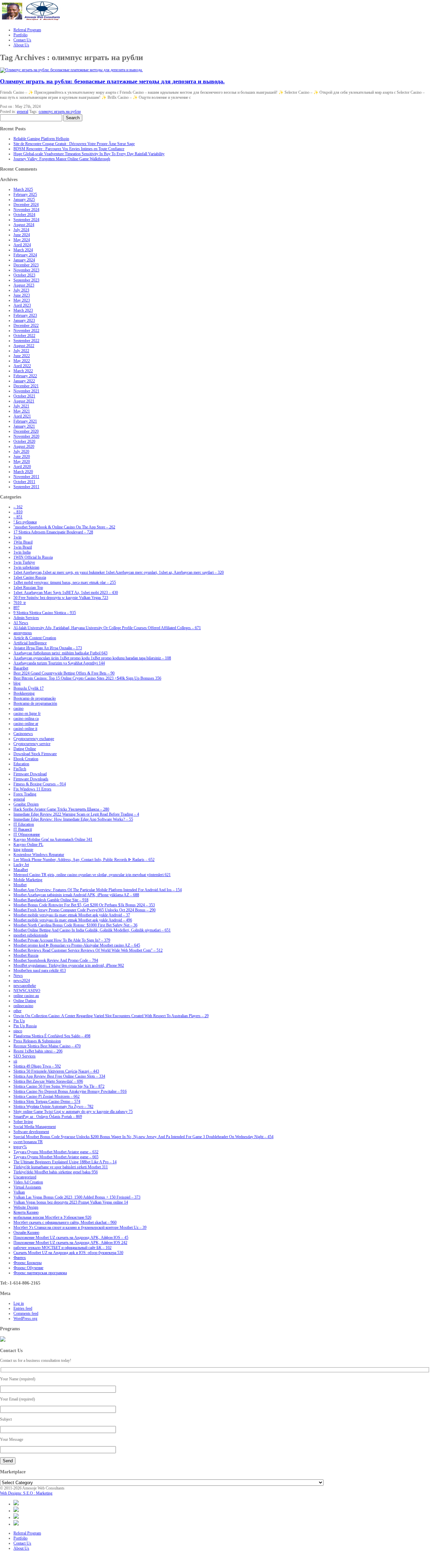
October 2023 (24, 275)
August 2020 (23, 446)
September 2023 (26, 280)
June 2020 (21, 456)
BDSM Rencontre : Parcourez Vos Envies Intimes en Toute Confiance (68, 148)
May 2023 (21, 300)
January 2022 (24, 381)
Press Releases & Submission (37, 1041)
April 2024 (22, 245)
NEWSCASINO (26, 990)
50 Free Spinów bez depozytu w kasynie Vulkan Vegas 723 (60, 597)
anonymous (22, 633)
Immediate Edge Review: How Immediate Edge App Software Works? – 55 (73, 819)
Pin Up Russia (25, 1026)
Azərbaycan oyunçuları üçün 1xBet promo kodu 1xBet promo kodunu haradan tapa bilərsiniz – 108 (92, 658)
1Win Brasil (23, 542)
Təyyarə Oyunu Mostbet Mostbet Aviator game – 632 (55, 1152)
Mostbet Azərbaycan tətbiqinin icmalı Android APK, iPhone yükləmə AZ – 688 (76, 895)
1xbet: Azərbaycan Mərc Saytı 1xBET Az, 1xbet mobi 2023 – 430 (65, 592)
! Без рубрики (25, 522)
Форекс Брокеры (27, 1262)
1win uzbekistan (26, 567)
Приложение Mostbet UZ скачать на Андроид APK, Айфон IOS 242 (70, 1242)
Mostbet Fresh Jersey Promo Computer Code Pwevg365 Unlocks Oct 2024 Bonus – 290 (84, 910)
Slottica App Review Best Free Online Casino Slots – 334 (59, 1076)
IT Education (23, 824)
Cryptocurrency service (31, 743)
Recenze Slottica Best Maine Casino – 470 (47, 1046)
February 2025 (25, 194)
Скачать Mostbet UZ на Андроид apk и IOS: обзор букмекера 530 (68, 1252)
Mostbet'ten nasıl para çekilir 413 (39, 970)
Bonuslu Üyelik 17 (28, 688)
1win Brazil (22, 547)
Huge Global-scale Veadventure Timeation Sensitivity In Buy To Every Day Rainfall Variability (89, 154)
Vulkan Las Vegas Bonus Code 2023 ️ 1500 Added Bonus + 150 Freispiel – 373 (76, 1197)
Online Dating (24, 1000)
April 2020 (22, 466)
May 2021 (21, 411)
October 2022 (24, 335)
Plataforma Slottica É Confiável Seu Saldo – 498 (51, 1036)
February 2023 (25, 315)
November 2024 (26, 209)
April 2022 (22, 365)
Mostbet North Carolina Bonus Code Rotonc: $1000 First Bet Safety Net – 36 (75, 925)
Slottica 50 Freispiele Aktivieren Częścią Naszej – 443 (56, 1071)
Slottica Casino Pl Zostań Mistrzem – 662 (46, 1096)
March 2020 (23, 471)
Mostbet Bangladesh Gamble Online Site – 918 (50, 900)
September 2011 (26, 486)
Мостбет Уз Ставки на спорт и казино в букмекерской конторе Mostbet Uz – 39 (79, 1227)
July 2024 (21, 229)
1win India (22, 552)
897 (16, 607)
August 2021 (23, 401)
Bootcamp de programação (34, 698)
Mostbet (20, 884)
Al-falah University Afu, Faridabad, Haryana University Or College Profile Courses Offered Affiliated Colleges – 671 (107, 627)
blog (16, 683)
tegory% (20, 1146)
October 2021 (24, 396)
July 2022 (21, 350)
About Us (21, 1548)
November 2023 (26, 270)
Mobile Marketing (27, 879)
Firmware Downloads (30, 779)
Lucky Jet (21, 864)
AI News (20, 622)
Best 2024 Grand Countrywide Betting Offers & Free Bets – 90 (64, 673)
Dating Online (24, 748)
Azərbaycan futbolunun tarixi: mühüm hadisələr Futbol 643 (60, 653)
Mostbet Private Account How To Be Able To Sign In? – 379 (61, 940)
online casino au (26, 995)
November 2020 (26, 436)
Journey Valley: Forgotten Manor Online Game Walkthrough (61, 159)
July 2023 (21, 290)
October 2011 (24, 481)
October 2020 (24, 441)
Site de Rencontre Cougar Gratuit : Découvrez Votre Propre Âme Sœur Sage (74, 143)
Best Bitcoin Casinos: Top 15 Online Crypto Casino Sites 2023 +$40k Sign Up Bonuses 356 (87, 678)
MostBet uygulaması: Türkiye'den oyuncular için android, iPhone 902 (68, 965)
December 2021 (26, 386)
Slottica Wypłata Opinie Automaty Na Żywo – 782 (53, 1106)
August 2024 (23, 224)
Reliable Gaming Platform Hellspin (41, 138)
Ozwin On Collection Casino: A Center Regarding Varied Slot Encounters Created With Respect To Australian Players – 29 (111, 1015)
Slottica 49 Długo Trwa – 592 (37, 1066)
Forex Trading (24, 794)
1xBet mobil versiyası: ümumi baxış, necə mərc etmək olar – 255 (64, 582)
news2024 (21, 980)
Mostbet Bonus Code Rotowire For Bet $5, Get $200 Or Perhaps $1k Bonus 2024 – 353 (84, 905)
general (22, 111)
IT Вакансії (22, 829)
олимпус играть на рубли (60, 111)
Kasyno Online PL (28, 844)
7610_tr (19, 602)
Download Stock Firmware (35, 753)
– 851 (18, 517)
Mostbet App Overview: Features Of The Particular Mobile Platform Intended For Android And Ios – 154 (97, 890)
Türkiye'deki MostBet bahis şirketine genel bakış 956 (55, 1172)
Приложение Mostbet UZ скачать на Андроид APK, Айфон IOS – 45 (70, 1237)
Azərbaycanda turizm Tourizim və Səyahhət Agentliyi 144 (59, 663)
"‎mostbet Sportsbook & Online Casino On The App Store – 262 (64, 527)
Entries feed (22, 1308)
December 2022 (26, 325)
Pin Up (19, 1021)
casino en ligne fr (27, 713)
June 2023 (21, 295)
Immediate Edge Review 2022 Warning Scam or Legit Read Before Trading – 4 (76, 814)
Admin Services (26, 617)
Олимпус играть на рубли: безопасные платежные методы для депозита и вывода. (112, 81)
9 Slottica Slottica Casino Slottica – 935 (44, 612)
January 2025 (24, 199)
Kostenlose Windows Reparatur (38, 854)
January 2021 (24, 426)
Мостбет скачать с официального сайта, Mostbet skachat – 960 (65, 1222)
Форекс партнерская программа (40, 1272)
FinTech (19, 769)
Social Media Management (34, 1126)
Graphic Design (26, 804)
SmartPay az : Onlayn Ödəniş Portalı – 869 (47, 1116)
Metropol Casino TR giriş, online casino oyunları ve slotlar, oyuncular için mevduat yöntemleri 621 (92, 874)
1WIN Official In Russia (33, 557)
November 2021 (26, 391)
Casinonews (23, 733)
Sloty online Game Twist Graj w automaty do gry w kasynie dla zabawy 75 (73, 1111)
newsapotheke (24, 985)
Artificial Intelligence (30, 643)
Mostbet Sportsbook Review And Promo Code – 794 (55, 960)
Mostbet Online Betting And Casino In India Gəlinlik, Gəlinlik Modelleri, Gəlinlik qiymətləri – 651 (92, 930)
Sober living (23, 1121)
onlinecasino (23, 1005)
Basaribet (20, 668)
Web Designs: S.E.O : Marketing (26, 1493)
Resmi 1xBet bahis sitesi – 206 (37, 1051)
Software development (31, 1131)
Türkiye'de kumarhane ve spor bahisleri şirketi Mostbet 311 (60, 1167)
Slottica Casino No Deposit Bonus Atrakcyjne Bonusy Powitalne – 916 (70, 1091)
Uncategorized (24, 1177)
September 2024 (26, 219)
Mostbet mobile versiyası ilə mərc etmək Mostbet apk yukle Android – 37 (71, 915)
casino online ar (25, 723)
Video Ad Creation (28, 1182)
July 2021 (21, 406)
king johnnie (23, 849)
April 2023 (22, 305)
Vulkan (19, 1192)
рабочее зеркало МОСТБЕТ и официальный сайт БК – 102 (62, 1247)
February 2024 (25, 255)
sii (15, 1061)
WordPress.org (25, 1318)
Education (21, 764)
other (17, 1010)
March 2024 (23, 250)
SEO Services (24, 1056)
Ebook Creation (25, 759)
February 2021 (25, 421)
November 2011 (26, 476)
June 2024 (21, 234)
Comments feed (25, 1313)
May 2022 (21, 360)
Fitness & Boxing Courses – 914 (39, 784)
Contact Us (22, 1543)
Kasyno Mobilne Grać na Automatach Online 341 (52, 839)
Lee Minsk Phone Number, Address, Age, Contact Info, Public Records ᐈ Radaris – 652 (84, 859)
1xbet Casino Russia (29, 577)
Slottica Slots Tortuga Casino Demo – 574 (46, 1101)
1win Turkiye (24, 562)
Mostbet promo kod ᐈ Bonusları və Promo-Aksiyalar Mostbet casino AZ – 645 (76, 945)
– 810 (18, 512)
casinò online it (25, 728)
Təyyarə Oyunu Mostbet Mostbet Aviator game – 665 (55, 1157)
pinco (17, 1031)
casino (18, 708)
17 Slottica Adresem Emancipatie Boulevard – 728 (53, 532)
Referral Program (27, 1533)
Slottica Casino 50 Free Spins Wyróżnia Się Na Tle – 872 (58, 1086)
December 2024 (26, 204)
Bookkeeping (24, 693)
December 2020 (26, 431)
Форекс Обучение (28, 1267)
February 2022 (25, 376)
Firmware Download (30, 774)
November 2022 (26, 330)
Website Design (25, 1207)
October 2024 (24, 214)
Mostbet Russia (25, 955)
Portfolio (20, 1538)
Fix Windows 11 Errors (32, 789)
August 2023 (23, 285)
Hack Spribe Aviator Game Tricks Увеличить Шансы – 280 (61, 809)
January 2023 (24, 320)
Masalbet (20, 869)
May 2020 (21, 461)
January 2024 (24, 260)
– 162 (18, 507)
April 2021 (22, 416)
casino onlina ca (26, 718)
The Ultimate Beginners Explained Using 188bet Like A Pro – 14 (65, 1162)
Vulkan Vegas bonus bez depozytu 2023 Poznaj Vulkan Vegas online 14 (70, 1202)
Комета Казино (26, 1212)
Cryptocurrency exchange (33, 738)
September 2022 (26, 340)
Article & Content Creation (34, 638)
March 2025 (23, 189)
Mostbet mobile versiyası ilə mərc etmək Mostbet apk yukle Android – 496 (72, 920)
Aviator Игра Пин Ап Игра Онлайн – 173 (47, 648)
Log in (18, 1303)
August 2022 (23, 345)
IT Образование (26, 834)
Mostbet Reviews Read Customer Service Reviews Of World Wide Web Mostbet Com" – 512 (88, 950)
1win (17, 537)
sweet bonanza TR (28, 1141)
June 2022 (21, 355)
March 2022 (23, 371)
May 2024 (21, 239)
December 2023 (26, 265)
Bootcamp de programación (35, 703)
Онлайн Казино (26, 1232)
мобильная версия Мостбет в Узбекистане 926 (52, 1217)
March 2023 (23, 310)
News (18, 975)
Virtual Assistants (27, 1187)
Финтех (19, 1257)
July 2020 (21, 451)
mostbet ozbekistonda (30, 935)
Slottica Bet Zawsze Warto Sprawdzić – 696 (48, 1081)
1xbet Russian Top (28, 587)
